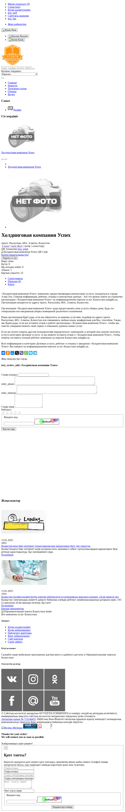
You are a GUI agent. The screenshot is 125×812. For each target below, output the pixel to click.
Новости (12, 85)
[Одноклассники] (8, 353)
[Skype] (31, 353)
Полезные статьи (17, 88)
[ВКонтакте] (3, 353)
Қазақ (20, 40)
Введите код (11, 417)
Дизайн (17, 109)
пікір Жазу (17, 246)
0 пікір (5, 246)
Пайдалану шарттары (20, 633)
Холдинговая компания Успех (18, 152)
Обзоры (12, 91)
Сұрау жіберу (15, 641)
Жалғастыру (9, 429)
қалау (28, 246)
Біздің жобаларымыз (19, 630)
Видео (11, 94)
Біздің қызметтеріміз (19, 627)
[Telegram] (35, 353)
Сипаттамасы (15, 278)
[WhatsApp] (26, 353)
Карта (11, 284)
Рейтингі (6, 409)
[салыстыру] (2, 159)
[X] (17, 353)
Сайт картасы (15, 638)
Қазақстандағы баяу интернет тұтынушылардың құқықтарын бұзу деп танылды (45, 546)
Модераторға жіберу (63, 807)
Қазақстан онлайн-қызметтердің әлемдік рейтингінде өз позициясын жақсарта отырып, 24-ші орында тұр (60, 596)
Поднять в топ (10, 258)
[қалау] (6, 159)
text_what (23, 249)
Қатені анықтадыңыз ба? (15, 254)
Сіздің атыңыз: (9, 374)
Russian (23, 36)
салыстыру (38, 246)
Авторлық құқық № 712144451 (18, 719)
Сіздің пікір (7, 406)
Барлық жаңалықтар (12, 608)
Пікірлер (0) (14, 281)
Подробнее (7, 554)
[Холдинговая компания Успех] (36, 227)
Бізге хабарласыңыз (19, 635)
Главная (12, 82)
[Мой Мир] (12, 353)
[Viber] (21, 353)
